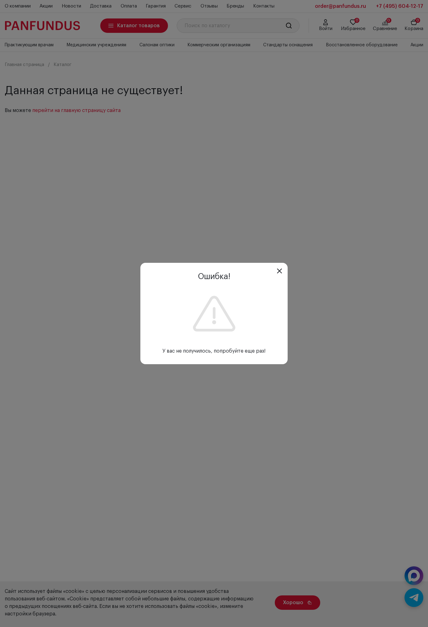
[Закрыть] (279, 271)
